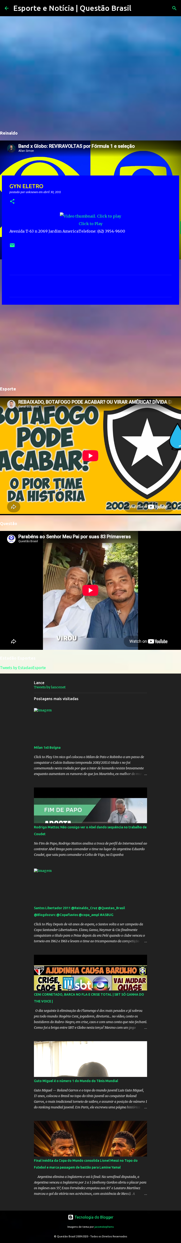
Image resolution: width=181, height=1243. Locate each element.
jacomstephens (104, 1226)
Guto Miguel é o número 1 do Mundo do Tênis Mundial (76, 1081)
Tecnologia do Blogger (93, 1217)
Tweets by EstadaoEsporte (23, 668)
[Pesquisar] (138, 8)
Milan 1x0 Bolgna (47, 747)
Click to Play (91, 223)
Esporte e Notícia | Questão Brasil (72, 8)
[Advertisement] (90, 345)
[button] (12, 202)
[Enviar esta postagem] (12, 247)
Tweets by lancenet (50, 687)
